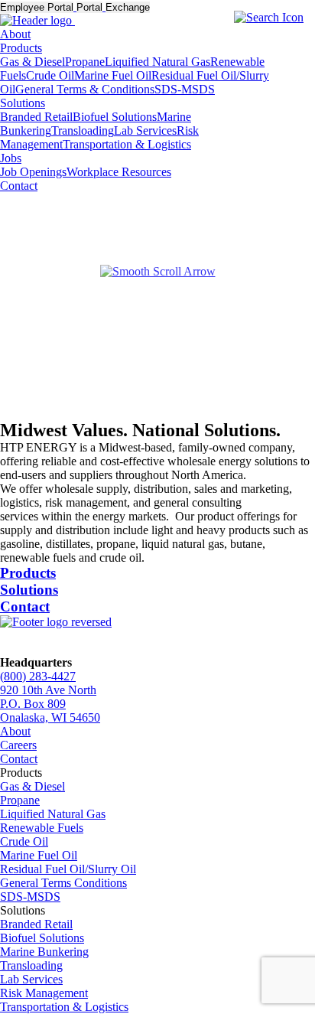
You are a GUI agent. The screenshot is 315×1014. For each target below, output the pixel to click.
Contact (18, 185)
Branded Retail (36, 116)
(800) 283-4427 (38, 676)
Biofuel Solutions (115, 116)
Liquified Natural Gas (157, 61)
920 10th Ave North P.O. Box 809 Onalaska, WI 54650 (50, 703)
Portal (89, 7)
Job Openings (33, 171)
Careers (18, 745)
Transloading (82, 130)
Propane (85, 61)
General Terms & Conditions (84, 89)
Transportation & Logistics (127, 144)
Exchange (128, 7)
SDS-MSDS (184, 89)
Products (21, 47)
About (15, 34)
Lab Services (145, 130)
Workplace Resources (119, 171)
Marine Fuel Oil (112, 75)
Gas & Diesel (32, 61)
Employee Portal (36, 7)
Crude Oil (50, 75)
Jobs (10, 158)
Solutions (22, 102)
